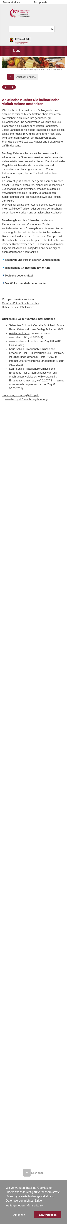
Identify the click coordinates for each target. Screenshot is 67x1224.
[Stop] (12, 87)
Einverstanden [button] (48, 1214)
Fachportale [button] (40, 2)
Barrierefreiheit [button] (11, 2)
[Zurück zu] (10, 77)
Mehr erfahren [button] (35, 1205)
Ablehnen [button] (19, 1214)
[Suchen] (52, 29)
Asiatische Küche (26, 76)
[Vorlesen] (5, 87)
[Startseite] (20, 41)
